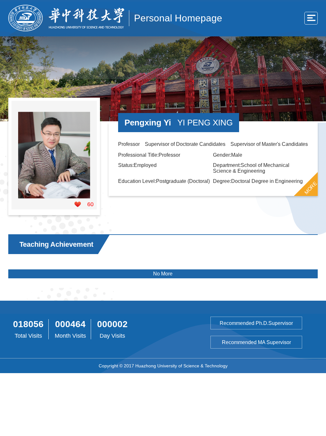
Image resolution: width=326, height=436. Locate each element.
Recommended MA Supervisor (256, 342)
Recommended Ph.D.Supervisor (256, 323)
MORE (310, 187)
